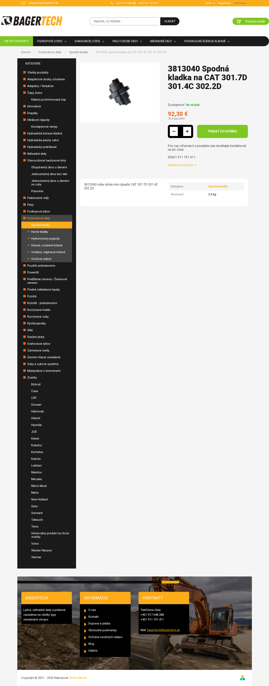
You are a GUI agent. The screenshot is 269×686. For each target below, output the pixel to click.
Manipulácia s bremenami (44, 371)
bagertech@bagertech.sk (163, 630)
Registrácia (224, 3)
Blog (91, 644)
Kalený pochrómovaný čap (48, 99)
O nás (92, 610)
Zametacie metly (38, 350)
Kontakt (93, 616)
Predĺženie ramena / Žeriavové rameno (47, 281)
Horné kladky (39, 232)
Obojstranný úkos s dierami (49, 167)
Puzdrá (31, 296)
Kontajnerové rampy (44, 126)
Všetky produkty (37, 72)
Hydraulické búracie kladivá (44, 133)
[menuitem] (16, 41)
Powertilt (33, 272)
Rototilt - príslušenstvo (42, 303)
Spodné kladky (40, 225)
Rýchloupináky (36, 323)
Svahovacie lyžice (38, 343)
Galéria (92, 650)
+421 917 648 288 (126, 3)
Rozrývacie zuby (38, 316)
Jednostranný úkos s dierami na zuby (50, 182)
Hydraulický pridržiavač (42, 147)
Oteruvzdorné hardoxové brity (46, 160)
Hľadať (169, 21)
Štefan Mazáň (78, 678)
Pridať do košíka (222, 131)
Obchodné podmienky (102, 630)
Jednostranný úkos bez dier (49, 174)
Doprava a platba (99, 623)
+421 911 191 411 (148, 3)
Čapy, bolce (34, 93)
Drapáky (32, 113)
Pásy (30, 204)
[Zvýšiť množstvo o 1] (187, 131)
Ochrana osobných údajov (105, 637)
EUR (208, 3)
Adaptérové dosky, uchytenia (46, 79)
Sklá (30, 330)
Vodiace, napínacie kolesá (48, 252)
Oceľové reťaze (41, 259)
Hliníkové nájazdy (38, 120)
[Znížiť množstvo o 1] (174, 131)
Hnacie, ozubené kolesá (46, 245)
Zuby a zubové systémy (43, 364)
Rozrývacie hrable (38, 310)
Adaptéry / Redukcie (40, 86)
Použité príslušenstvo (41, 265)
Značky (32, 377)
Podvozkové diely (38, 218)
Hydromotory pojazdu (45, 238)
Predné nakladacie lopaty (43, 289)
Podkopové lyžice (38, 211)
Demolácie (34, 106)
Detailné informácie (180, 165)
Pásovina (37, 191)
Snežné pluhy (35, 337)
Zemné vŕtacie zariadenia (43, 357)
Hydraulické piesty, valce (43, 140)
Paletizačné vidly (38, 198)
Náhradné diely (36, 154)
